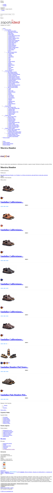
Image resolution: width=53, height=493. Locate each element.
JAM (9, 60)
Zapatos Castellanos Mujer (13, 38)
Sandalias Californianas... (12, 202)
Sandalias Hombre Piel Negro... (14, 367)
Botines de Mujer (6, 423)
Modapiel (10, 63)
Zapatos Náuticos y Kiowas (14, 77)
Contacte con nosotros (7, 435)
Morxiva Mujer (11, 65)
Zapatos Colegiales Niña (13, 111)
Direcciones (5, 447)
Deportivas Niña (11, 113)
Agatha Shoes (11, 53)
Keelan (9, 104)
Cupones (5, 448)
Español (4, 5)
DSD (9, 57)
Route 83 (10, 94)
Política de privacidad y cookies (7, 487)
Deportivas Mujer (11, 39)
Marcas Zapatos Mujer (11, 52)
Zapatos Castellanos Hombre (14, 74)
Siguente (5, 407)
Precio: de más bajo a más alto (29, 175)
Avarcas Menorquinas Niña (13, 108)
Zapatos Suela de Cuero (13, 81)
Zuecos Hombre (11, 83)
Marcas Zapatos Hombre (12, 87)
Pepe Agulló (10, 90)
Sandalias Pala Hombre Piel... (14, 395)
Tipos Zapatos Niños (11, 116)
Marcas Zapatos (6, 137)
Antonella (10, 55)
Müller (9, 66)
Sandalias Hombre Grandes (13, 135)
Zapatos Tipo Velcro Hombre (14, 84)
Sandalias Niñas (11, 109)
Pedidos (4, 444)
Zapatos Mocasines (12, 42)
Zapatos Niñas (7, 106)
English (4, 4)
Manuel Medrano (11, 103)
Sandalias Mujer (11, 36)
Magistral (10, 98)
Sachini (9, 93)
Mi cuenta (3, 438)
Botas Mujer (10, 33)
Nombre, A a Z (13, 175)
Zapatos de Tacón (12, 46)
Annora (9, 54)
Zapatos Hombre (7, 70)
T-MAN (10, 100)
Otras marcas (11, 69)
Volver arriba (4, 410)
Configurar (3, 486)
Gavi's (9, 59)
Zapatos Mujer (7, 29)
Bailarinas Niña (11, 110)
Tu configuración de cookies (9, 449)
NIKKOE (10, 102)
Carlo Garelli (11, 96)
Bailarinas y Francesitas (13, 32)
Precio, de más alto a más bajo (41, 175)
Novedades (5, 417)
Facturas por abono (7, 445)
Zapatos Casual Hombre (13, 136)
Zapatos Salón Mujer (12, 130)
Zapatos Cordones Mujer (13, 47)
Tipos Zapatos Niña (11, 107)
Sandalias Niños (11, 123)
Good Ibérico (11, 95)
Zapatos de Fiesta (6, 420)
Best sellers (3, 175)
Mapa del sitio (6, 436)
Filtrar (2, 176)
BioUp (9, 50)
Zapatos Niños (7, 115)
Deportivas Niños (11, 118)
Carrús (9, 88)
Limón (9, 62)
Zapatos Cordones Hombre (13, 82)
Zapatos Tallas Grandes (9, 128)
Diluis (9, 89)
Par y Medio (10, 67)
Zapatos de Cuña (11, 48)
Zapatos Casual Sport (12, 75)
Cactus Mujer (11, 56)
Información (3, 470)
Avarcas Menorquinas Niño (14, 122)
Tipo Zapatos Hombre (11, 72)
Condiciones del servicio (8, 431)
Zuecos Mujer (11, 49)
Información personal (7, 443)
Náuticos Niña (11, 114)
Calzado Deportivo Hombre (14, 76)
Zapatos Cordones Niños (13, 124)
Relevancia (7, 175)
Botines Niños (11, 117)
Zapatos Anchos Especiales (13, 40)
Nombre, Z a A (20, 175)
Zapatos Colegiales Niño (13, 127)
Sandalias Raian (11, 101)
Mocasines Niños (11, 120)
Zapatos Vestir (11, 43)
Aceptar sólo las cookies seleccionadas (8, 483)
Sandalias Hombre (12, 80)
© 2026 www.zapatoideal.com (7, 491)
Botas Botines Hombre (13, 73)
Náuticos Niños (11, 121)
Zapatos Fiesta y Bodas (13, 41)
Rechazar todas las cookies (22, 483)
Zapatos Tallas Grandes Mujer (13, 129)
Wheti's (9, 68)
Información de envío (7, 430)
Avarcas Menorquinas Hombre (14, 79)
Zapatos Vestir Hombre (13, 86)
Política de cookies (7, 433)
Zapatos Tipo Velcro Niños (13, 125)
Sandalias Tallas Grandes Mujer (14, 131)
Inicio (4, 28)
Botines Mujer (11, 34)
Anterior (5, 405)
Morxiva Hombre (11, 91)
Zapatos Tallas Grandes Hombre (13, 132)
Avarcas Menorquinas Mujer (14, 35)
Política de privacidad (7, 432)
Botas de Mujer (6, 421)
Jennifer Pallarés (11, 61)
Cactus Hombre (11, 97)
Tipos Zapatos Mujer (11, 31)
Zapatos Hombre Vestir (13, 134)
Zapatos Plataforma (12, 45)
